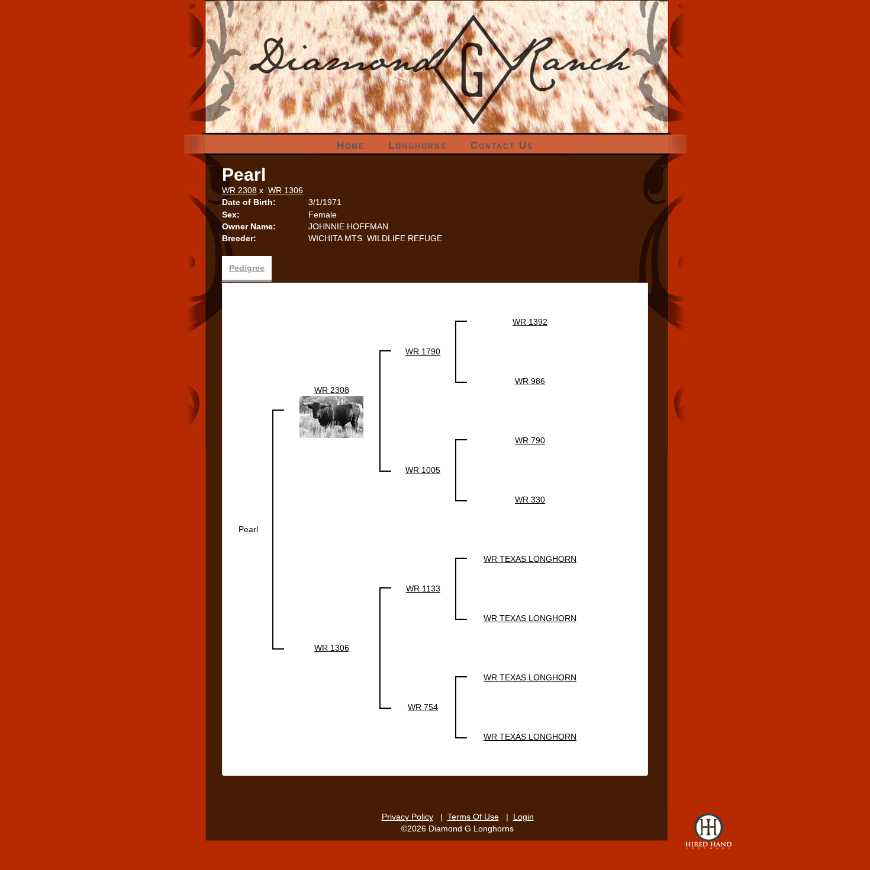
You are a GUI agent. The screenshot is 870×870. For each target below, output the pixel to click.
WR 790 (530, 440)
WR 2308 (239, 190)
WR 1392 (530, 322)
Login (523, 816)
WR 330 (530, 499)
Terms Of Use (473, 816)
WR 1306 (285, 190)
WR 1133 (423, 588)
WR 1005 (422, 470)
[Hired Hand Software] (708, 831)
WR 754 (423, 707)
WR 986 (530, 381)
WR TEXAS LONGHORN (530, 559)
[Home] (435, 41)
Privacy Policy (407, 816)
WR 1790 (422, 351)
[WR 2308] (331, 416)
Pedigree (247, 268)
